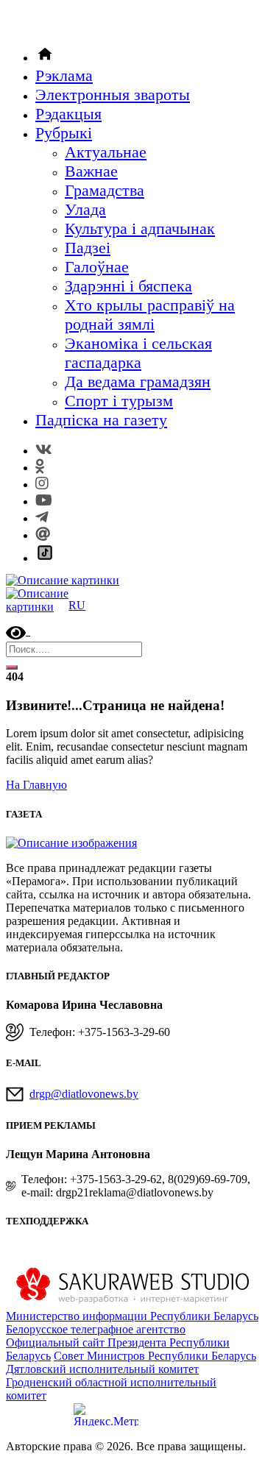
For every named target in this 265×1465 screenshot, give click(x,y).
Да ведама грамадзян (138, 381)
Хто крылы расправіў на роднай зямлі (150, 314)
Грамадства (104, 190)
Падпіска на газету (101, 420)
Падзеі (87, 247)
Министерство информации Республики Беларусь (132, 1316)
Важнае (91, 171)
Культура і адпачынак (140, 228)
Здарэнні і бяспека (128, 286)
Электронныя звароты (112, 94)
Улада (85, 209)
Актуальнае (105, 152)
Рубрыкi (63, 133)
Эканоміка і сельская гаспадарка (138, 353)
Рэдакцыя (68, 113)
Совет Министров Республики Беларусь (155, 1355)
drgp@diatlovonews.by (83, 1094)
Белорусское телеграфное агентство (96, 1329)
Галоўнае (97, 267)
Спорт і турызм (119, 400)
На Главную (36, 784)
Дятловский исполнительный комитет (102, 1369)
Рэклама (64, 75)
